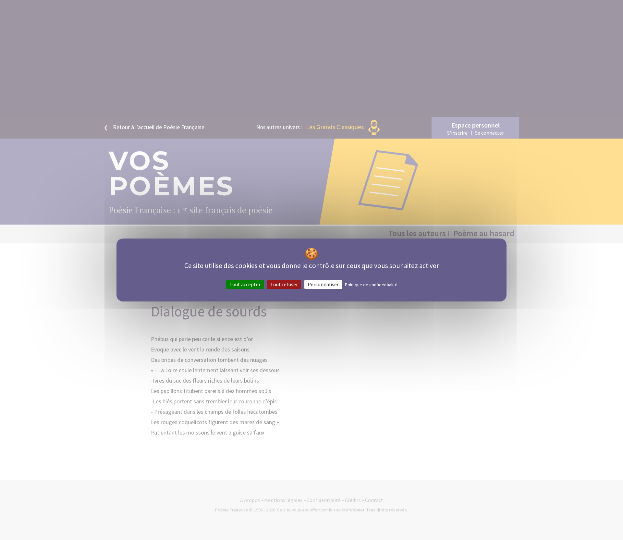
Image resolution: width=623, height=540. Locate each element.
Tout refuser (284, 284)
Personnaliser (323, 284)
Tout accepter (245, 284)
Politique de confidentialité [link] (371, 285)
